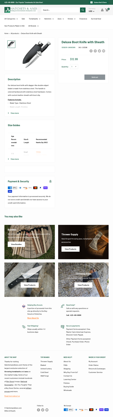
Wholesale (68, 390)
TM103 (38, 152)
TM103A (38, 155)
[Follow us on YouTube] (46, 409)
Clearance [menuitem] (83, 19)
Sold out (95, 77)
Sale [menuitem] (23, 19)
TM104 (44, 155)
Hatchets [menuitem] (47, 19)
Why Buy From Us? (71, 372)
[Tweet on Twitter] (99, 50)
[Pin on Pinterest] (95, 50)
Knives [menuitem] (70, 19)
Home (6, 33)
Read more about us (12, 396)
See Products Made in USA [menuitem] (14, 26)
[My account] (102, 10)
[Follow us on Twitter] (42, 409)
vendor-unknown (68, 47)
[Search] (83, 10)
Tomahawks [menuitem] (33, 19)
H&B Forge (44, 376)
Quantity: (65, 67)
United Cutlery (46, 369)
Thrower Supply (46, 361)
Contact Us (68, 376)
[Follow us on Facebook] (38, 409)
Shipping (67, 369)
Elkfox (6, 411)
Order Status (93, 365)
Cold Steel (44, 372)
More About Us (33, 318)
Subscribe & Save (100, 2)
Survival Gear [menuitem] (96, 19)
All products (15, 33)
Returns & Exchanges (97, 369)
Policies (67, 383)
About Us (67, 361)
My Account (93, 361)
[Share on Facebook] (91, 50)
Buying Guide (69, 386)
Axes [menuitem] (59, 19)
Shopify (12, 411)
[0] (106, 10)
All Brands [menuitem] (32, 26)
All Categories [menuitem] (9, 19)
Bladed (43, 365)
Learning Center (70, 379)
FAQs (65, 365)
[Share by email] (103, 50)
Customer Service (96, 372)
